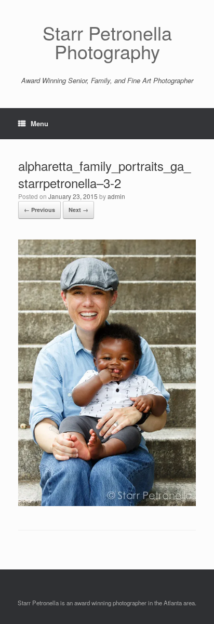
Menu (39, 123)
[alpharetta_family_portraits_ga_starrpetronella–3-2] (107, 503)
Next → (78, 210)
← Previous (39, 210)
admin (116, 196)
